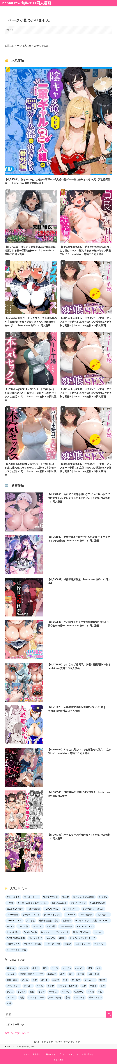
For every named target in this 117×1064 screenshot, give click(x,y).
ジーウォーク (66, 926)
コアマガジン (103, 914)
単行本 (80, 974)
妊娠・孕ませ (54, 997)
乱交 (103, 986)
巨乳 (45, 968)
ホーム (27, 1054)
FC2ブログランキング (17, 1033)
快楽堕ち (78, 991)
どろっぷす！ (13, 897)
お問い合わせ (88, 1054)
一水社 (10, 903)
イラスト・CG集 (36, 997)
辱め (71, 974)
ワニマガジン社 (50, 897)
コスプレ (11, 997)
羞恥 (32, 991)
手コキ (93, 986)
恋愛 (68, 997)
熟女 (84, 986)
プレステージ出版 (32, 944)
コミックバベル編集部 (83, 897)
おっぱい (66, 968)
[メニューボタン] (114, 3)
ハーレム (53, 991)
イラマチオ (79, 997)
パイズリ (79, 968)
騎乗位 (56, 980)
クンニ (10, 991)
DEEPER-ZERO (14, 920)
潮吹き (102, 980)
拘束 (65, 980)
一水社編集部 (33, 909)
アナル (25, 980)
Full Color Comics (85, 926)
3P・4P (44, 980)
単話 (90, 968)
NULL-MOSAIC (97, 903)
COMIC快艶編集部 (16, 938)
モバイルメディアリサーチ (82, 938)
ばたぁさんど (35, 938)
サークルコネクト (31, 914)
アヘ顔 (90, 991)
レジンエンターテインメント (55, 932)
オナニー (28, 986)
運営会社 (37, 1054)
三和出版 (67, 920)
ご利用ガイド (50, 1054)
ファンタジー (13, 986)
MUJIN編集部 (86, 914)
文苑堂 (65, 897)
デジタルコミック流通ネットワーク (92, 920)
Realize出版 (12, 914)
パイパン (66, 991)
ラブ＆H (21, 991)
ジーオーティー (31, 897)
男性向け (11, 968)
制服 (98, 968)
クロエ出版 (23, 926)
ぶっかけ (11, 974)
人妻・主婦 (93, 974)
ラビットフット (70, 909)
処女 (34, 980)
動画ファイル (95, 997)
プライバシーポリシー (68, 1054)
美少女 (50, 986)
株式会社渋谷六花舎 (48, 920)
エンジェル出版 (59, 903)
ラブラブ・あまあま (67, 986)
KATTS (10, 926)
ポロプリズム (13, 944)
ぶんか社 (98, 932)
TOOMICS (70, 914)
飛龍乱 (62, 938)
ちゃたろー (99, 944)
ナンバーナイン (78, 903)
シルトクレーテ (82, 944)
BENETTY (38, 926)
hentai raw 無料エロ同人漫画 (26, 3)
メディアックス (52, 944)
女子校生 (76, 980)
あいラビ (30, 920)
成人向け (24, 968)
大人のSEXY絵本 (15, 909)
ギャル (40, 986)
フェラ (55, 968)
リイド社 (51, 926)
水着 (9, 1003)
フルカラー (90, 980)
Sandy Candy (30, 932)
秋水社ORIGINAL (81, 932)
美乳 (22, 997)
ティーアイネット (52, 914)
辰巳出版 (103, 897)
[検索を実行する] (109, 1014)
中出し (35, 968)
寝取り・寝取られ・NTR (31, 974)
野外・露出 (12, 980)
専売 (62, 974)
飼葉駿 (67, 944)
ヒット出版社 (13, 932)
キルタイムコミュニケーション (32, 903)
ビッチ (41, 991)
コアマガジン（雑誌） (93, 909)
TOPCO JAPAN (51, 909)
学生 (100, 991)
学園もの (52, 974)
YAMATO (50, 938)
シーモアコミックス (16, 950)
